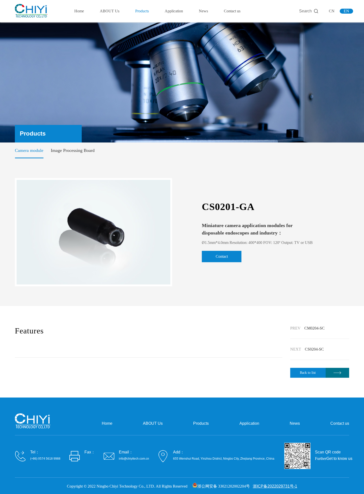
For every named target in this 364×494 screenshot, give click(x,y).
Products (142, 11)
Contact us (232, 11)
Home (79, 11)
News (203, 11)
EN (346, 11)
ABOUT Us (109, 11)
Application (174, 11)
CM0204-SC (314, 328)
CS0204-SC (314, 349)
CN (332, 11)
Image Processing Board (73, 150)
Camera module (29, 150)
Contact (222, 256)
